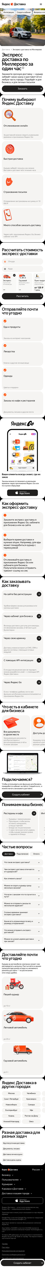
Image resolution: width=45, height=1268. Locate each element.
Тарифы (5, 1244)
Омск (31, 1121)
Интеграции (9, 12)
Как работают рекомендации (13, 1258)
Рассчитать (22, 296)
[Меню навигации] (41, 4)
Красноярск (31, 1099)
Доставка (6, 50)
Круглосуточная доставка (14, 1143)
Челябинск (31, 1093)
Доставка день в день (12, 1160)
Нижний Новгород (11, 1121)
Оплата (36, 854)
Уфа (31, 1110)
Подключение (22, 854)
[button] (22, 862)
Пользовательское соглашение (13, 1251)
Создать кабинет (24, 12)
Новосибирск (11, 1105)
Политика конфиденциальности (13, 1254)
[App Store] (22, 493)
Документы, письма (11, 1149)
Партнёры (6, 1247)
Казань (11, 1116)
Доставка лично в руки (12, 1154)
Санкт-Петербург (11, 1099)
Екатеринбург (11, 1110)
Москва (11, 1093)
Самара (31, 1105)
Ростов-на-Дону (31, 1116)
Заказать (22, 88)
